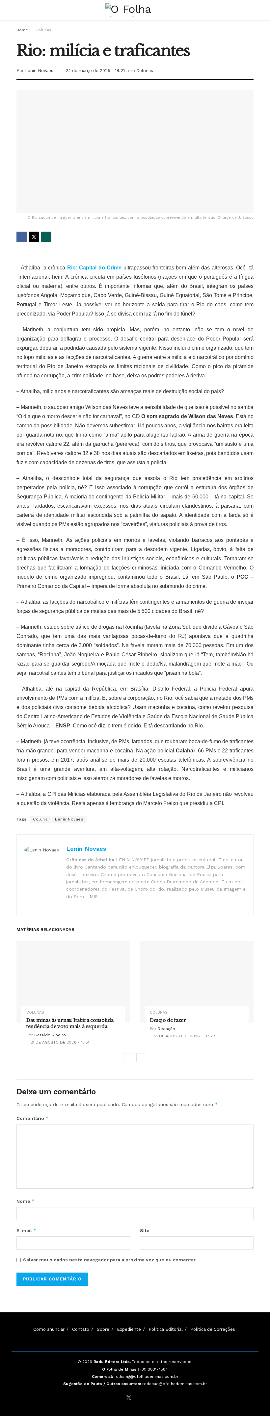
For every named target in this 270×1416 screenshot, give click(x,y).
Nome (25, 1201)
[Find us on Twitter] (128, 1398)
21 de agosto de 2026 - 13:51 (59, 1042)
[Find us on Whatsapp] (146, 1398)
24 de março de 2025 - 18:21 (95, 70)
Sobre (103, 1329)
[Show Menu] (19, 10)
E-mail (26, 1230)
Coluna (40, 819)
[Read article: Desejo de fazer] (197, 982)
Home (22, 30)
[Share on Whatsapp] (46, 237)
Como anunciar (49, 1329)
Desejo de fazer (168, 1020)
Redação (166, 1028)
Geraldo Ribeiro (50, 1035)
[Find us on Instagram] (138, 1398)
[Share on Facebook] (21, 237)
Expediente (129, 1329)
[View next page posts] (141, 1057)
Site (144, 1230)
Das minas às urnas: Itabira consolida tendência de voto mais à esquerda (70, 1023)
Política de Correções (212, 1329)
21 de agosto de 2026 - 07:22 (184, 1036)
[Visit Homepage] (134, 9)
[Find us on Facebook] (120, 1398)
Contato (80, 1329)
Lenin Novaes (39, 70)
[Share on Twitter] (34, 237)
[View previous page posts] (129, 1057)
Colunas (43, 30)
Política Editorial (165, 1329)
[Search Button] (251, 10)
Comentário (32, 1118)
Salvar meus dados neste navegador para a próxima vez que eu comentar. (110, 1259)
